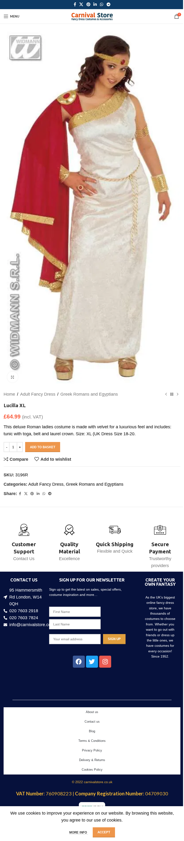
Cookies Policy (92, 769)
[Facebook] (79, 662)
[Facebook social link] (75, 4)
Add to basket (42, 447)
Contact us (92, 721)
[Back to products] (172, 394)
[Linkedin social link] (95, 4)
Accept (104, 832)
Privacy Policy (92, 750)
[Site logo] (92, 16)
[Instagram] (105, 662)
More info (78, 832)
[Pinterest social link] (88, 4)
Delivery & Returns (92, 760)
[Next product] (177, 394)
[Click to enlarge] (12, 377)
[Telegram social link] (108, 4)
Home (9, 394)
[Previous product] (166, 394)
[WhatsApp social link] (101, 4)
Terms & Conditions (92, 741)
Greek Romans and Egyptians (89, 394)
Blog (92, 731)
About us (92, 712)
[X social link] (81, 4)
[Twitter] (92, 662)
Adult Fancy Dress (37, 394)
